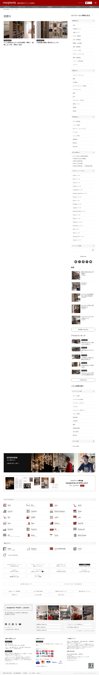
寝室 (74, 93)
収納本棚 (75, 417)
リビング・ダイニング (78, 75)
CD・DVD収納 (76, 121)
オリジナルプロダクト (9, 499)
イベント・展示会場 (78, 61)
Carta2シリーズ (77, 186)
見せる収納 (75, 431)
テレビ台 (75, 132)
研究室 (74, 111)
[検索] (93, 250)
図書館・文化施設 (77, 43)
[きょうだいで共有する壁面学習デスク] (76, 309)
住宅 (74, 25)
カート (89, 2)
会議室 (74, 107)
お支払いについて (40, 638)
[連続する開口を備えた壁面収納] (76, 275)
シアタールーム (77, 89)
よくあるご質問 (37, 594)
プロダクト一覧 (21, 6)
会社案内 (25, 673)
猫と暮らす (84, 283)
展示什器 (75, 146)
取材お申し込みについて (61, 591)
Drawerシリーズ (77, 197)
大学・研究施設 (77, 39)
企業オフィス (76, 32)
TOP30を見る (83, 380)
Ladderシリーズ (77, 207)
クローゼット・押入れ (78, 100)
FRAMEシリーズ (77, 204)
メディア (75, 64)
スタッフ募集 (32, 673)
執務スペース (76, 103)
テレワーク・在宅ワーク (79, 410)
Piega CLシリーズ (77, 222)
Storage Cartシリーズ (78, 236)
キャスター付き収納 (78, 399)
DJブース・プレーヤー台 (79, 128)
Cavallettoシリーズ (78, 189)
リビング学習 (76, 135)
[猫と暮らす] (76, 286)
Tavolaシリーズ (77, 240)
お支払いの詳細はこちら (42, 666)
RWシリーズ (76, 229)
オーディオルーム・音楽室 (79, 85)
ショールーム (35, 6)
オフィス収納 (76, 395)
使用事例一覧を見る (83, 329)
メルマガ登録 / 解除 (37, 591)
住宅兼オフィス (77, 28)
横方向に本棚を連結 (78, 161)
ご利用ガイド (92, 6)
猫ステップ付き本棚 (78, 163)
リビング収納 (76, 413)
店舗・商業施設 (77, 46)
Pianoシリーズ (76, 215)
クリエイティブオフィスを (73, 584)
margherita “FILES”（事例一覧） (12, 629)
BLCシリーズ (76, 179)
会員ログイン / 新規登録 (14, 591)
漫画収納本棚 (76, 428)
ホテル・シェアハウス (78, 54)
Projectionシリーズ (78, 225)
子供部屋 (75, 82)
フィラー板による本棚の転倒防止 (81, 156)
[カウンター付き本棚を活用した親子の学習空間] (76, 297)
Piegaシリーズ (76, 218)
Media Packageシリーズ (79, 211)
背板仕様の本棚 (88, 166)
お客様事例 (49, 6)
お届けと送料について (10, 638)
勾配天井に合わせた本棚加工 (80, 158)
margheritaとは (7, 6)
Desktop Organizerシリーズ (80, 193)
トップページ (9, 627)
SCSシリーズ (76, 232)
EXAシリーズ (76, 200)
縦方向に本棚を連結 (78, 166)
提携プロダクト (7, 543)
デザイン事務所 (77, 36)
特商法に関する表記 (7, 673)
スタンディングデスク (78, 403)
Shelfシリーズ (76, 175)
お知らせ (38, 673)
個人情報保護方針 (17, 673)
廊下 (74, 96)
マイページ (81, 2)
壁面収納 (75, 139)
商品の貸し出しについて (84, 591)
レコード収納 (76, 125)
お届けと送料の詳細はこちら (12, 663)
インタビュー (64, 6)
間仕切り (75, 143)
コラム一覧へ (76, 446)
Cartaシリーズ (76, 182)
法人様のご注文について (26, 584)
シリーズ (78, 6)
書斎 (74, 78)
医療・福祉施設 (77, 57)
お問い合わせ (61, 594)
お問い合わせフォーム (72, 660)
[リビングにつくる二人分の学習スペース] (76, 320)
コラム (92, 630)
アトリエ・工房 (77, 50)
